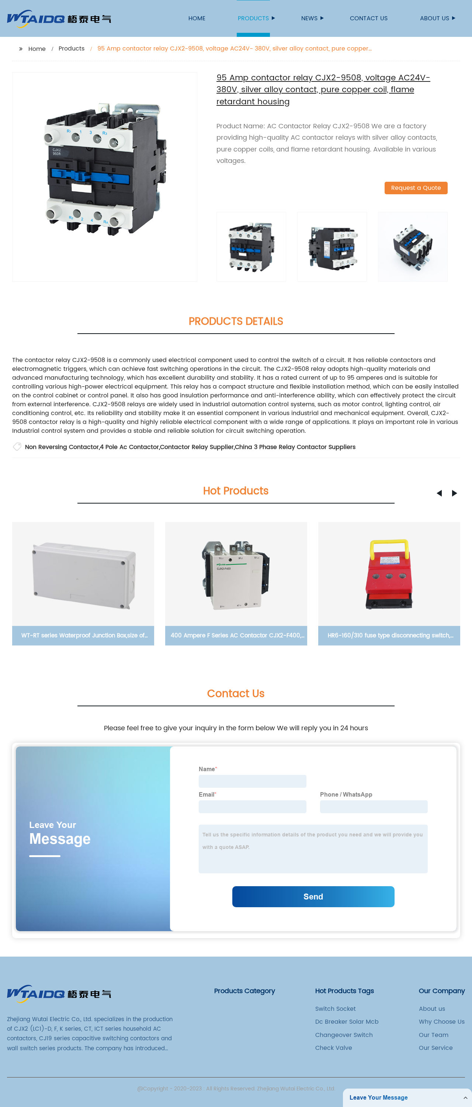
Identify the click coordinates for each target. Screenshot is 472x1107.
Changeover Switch (344, 1035)
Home (196, 18)
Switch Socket (335, 1009)
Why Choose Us (442, 1022)
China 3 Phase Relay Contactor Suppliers (295, 447)
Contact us (369, 18)
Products (253, 18)
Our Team (433, 1035)
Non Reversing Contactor (62, 447)
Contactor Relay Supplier (197, 447)
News (309, 18)
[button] (439, 493)
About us (434, 18)
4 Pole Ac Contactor (129, 447)
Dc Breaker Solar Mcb (347, 1021)
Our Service (436, 1048)
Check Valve (333, 1048)
